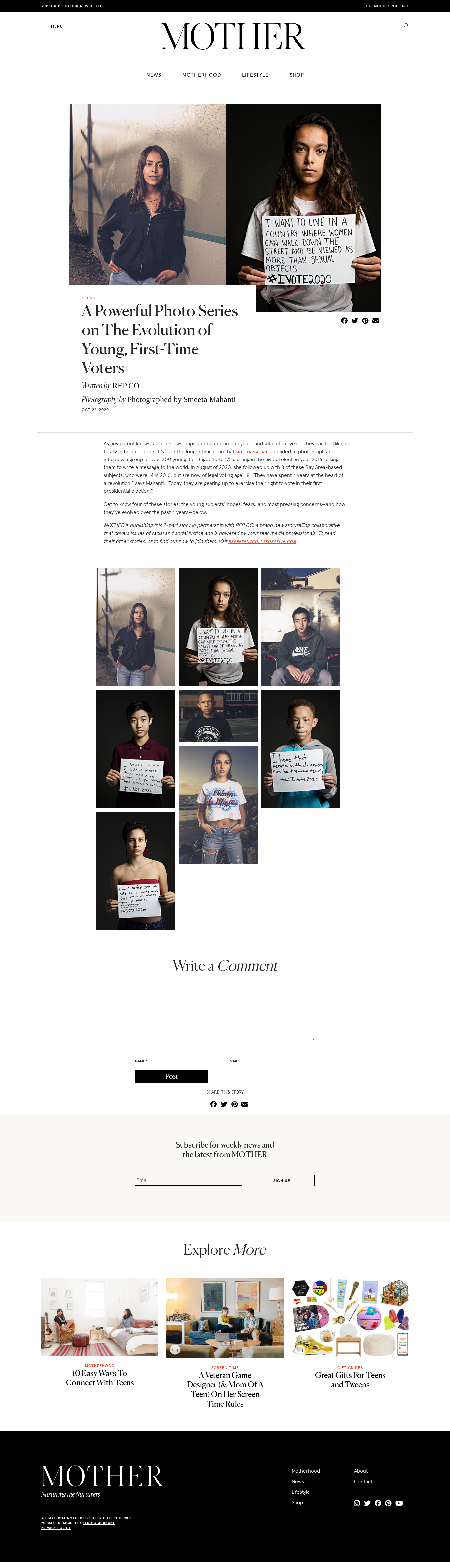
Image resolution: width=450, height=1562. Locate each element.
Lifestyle (255, 74)
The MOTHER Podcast (387, 6)
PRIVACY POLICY (56, 1528)
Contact (363, 1481)
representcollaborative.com (262, 541)
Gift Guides (350, 1367)
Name (141, 1060)
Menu (57, 26)
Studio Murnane (99, 1523)
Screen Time (225, 1367)
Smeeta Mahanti (209, 399)
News (153, 74)
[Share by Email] (375, 321)
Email (233, 1060)
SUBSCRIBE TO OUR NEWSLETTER (73, 6)
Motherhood (202, 74)
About (361, 1470)
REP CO (125, 385)
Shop (297, 74)
